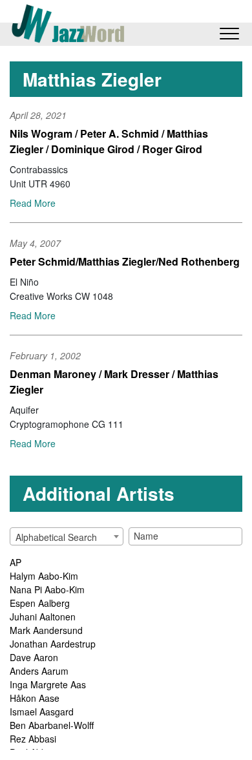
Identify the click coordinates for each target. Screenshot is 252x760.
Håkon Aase (34, 697)
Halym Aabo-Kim (44, 575)
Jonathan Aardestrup (53, 643)
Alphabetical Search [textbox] (56, 537)
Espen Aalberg (40, 602)
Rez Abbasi (33, 738)
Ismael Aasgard (42, 711)
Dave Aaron (34, 657)
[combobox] (66, 536)
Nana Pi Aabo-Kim (47, 589)
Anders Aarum (39, 670)
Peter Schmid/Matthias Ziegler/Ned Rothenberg (125, 261)
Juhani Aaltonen (43, 616)
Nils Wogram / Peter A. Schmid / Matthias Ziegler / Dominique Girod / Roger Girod (109, 141)
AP (15, 562)
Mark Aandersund (46, 630)
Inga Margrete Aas (48, 684)
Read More (33, 202)
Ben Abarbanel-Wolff (52, 725)
